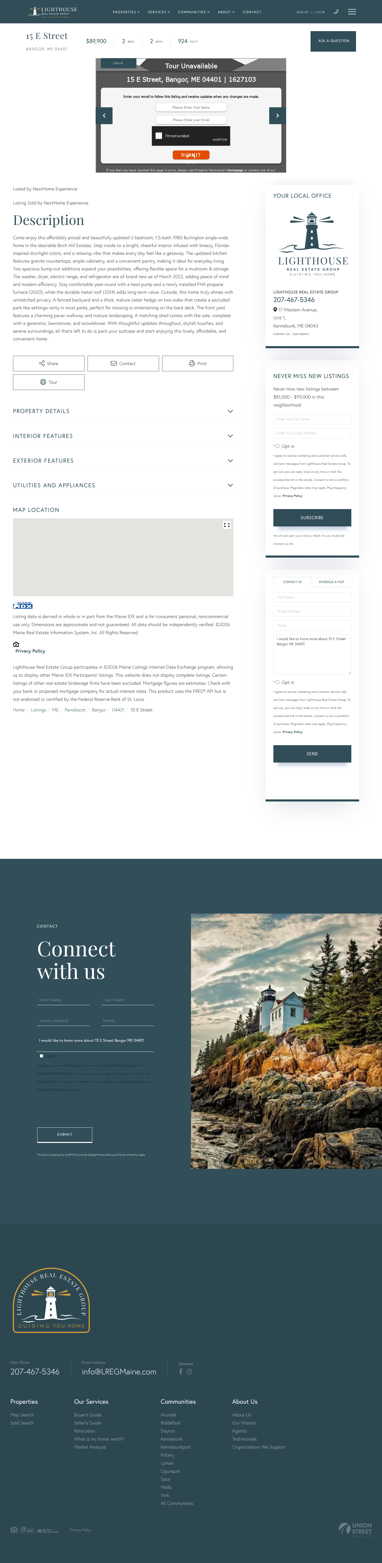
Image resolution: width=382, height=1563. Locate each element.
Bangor (99, 710)
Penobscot (75, 710)
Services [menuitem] (157, 12)
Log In (320, 12)
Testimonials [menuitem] (244, 1439)
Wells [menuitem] (166, 1487)
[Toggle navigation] (352, 11)
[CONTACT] (333, 41)
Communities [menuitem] (192, 12)
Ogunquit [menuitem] (170, 1471)
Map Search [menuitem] (22, 1415)
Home (19, 710)
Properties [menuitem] (124, 12)
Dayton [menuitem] (168, 1431)
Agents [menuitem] (239, 1431)
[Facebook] (181, 1371)
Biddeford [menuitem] (170, 1423)
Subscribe (312, 517)
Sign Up (302, 12)
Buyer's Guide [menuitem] (87, 1415)
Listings (38, 710)
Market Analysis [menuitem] (90, 1447)
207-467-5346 (294, 299)
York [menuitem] (165, 1495)
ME (55, 710)
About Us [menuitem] (241, 1415)
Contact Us (281, 334)
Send (312, 753)
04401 (118, 710)
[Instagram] (189, 1371)
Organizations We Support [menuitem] (258, 1447)
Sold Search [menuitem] (22, 1423)
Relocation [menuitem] (84, 1431)
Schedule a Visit (331, 582)
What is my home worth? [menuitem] (99, 1439)
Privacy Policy (30, 651)
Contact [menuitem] (252, 12)
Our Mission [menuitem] (244, 1423)
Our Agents (301, 334)
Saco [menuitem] (165, 1479)
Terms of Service (288, 787)
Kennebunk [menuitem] (171, 1439)
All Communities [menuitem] (177, 1503)
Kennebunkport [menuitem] (176, 1447)
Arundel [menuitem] (168, 1415)
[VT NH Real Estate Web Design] (355, 1530)
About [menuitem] (224, 12)
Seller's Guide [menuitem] (87, 1423)
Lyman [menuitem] (167, 1463)
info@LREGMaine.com (119, 1371)
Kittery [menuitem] (167, 1455)
